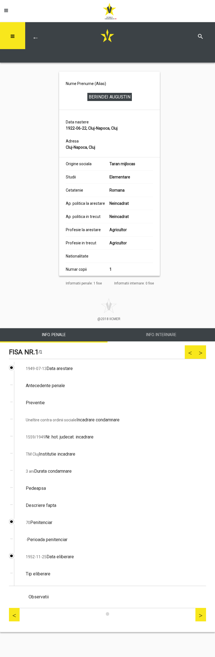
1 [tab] (107, 614)
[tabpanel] (107, 485)
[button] (6, 9)
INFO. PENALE (54, 334)
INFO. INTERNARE (161, 334)
